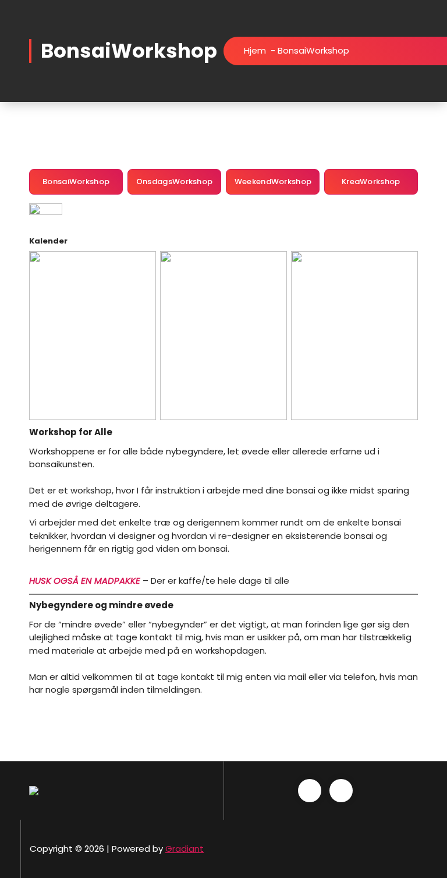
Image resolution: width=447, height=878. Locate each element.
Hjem (255, 50)
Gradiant (184, 848)
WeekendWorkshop (273, 181)
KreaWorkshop (371, 181)
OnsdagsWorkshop (174, 181)
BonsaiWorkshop (75, 181)
